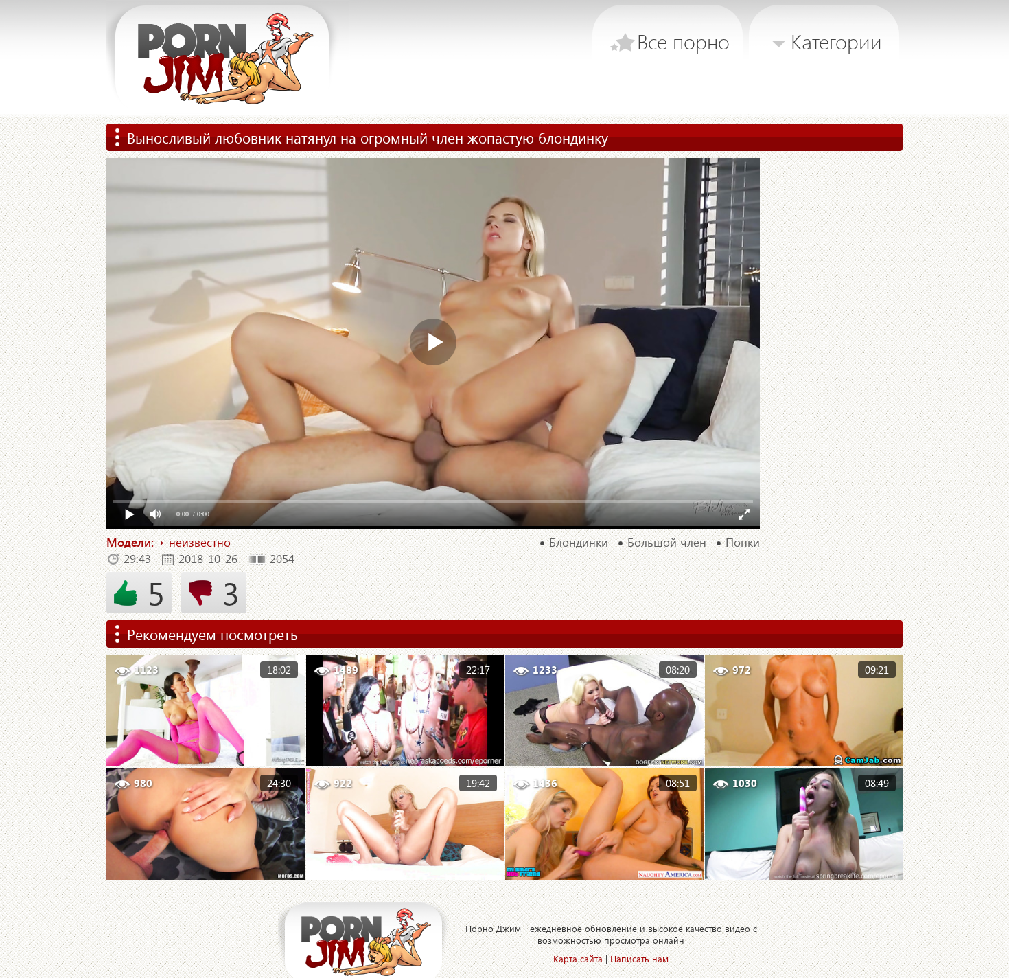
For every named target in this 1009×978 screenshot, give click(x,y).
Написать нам (639, 958)
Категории (836, 41)
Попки (743, 542)
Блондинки (578, 542)
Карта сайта (578, 958)
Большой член (666, 542)
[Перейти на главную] (227, 58)
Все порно (683, 41)
